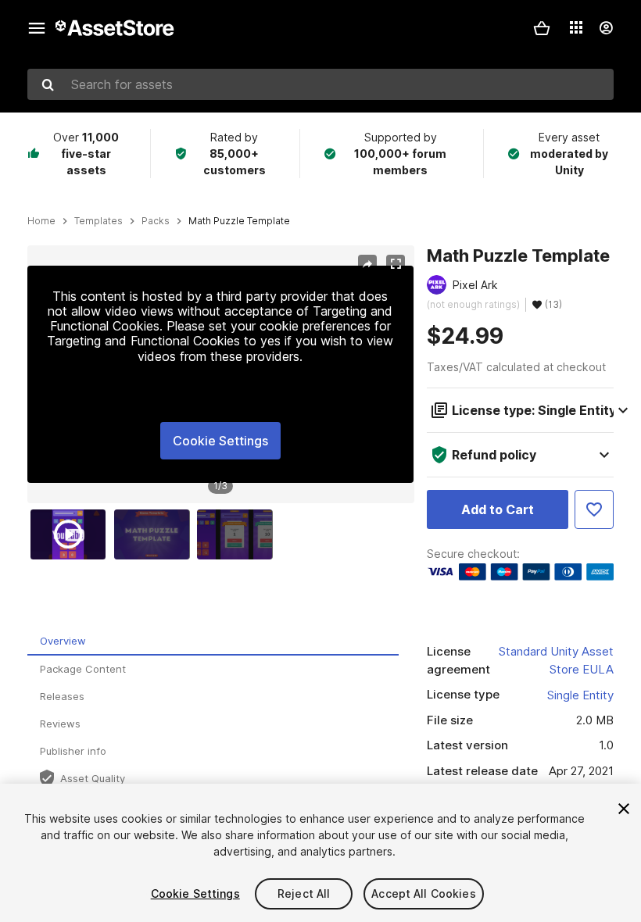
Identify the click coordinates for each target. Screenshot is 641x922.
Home (41, 221)
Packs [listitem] (155, 221)
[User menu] (606, 28)
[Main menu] (36, 28)
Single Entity (580, 695)
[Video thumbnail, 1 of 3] (72, 534)
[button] (541, 28)
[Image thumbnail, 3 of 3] (238, 534)
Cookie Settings (220, 440)
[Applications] (576, 27)
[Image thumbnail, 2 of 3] (155, 534)
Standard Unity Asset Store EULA (556, 660)
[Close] (623, 809)
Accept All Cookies (423, 893)
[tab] (213, 642)
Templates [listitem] (98, 221)
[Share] (367, 264)
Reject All (304, 893)
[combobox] (320, 84)
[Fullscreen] (395, 264)
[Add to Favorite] (594, 509)
